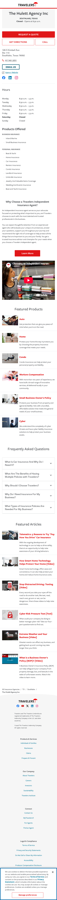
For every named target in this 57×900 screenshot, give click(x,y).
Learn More (27, 253)
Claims (28, 753)
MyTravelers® (28, 818)
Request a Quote (28, 34)
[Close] (53, 872)
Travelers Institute (28, 796)
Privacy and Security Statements (29, 850)
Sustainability (28, 791)
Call (45, 41)
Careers (28, 781)
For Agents (28, 823)
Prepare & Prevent (29, 758)
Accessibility (28, 860)
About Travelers (28, 776)
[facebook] (19, 706)
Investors (28, 786)
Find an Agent (28, 828)
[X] (28, 706)
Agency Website (11, 72)
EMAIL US (11, 66)
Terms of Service (28, 845)
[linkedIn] (33, 706)
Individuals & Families (28, 743)
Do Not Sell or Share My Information (28, 855)
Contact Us (28, 813)
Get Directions (18, 41)
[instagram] (38, 706)
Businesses (28, 748)
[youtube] (23, 706)
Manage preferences (28, 895)
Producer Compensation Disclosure (28, 865)
